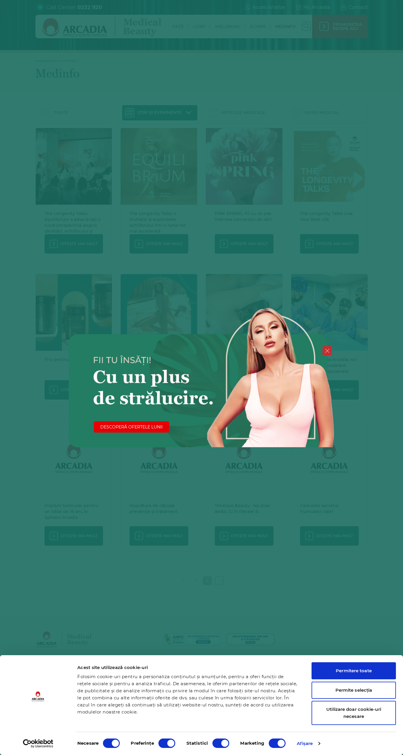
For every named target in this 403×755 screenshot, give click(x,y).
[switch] (166, 743)
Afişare (305, 743)
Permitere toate (354, 670)
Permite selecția (353, 690)
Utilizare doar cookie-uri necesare (353, 712)
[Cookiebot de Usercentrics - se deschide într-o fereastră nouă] (38, 743)
